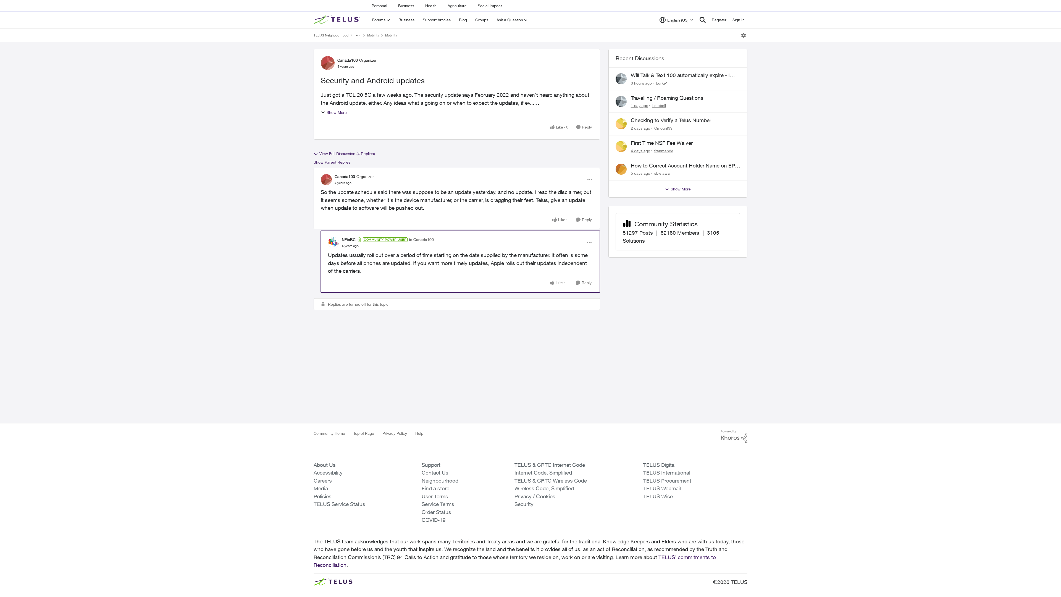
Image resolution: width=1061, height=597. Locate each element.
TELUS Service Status (339, 504)
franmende (663, 150)
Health (431, 5)
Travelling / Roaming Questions (667, 98)
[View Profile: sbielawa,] (621, 169)
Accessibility (328, 473)
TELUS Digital (659, 465)
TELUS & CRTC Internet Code (549, 465)
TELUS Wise (658, 496)
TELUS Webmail (662, 488)
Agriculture (457, 5)
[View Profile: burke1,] (621, 78)
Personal (379, 5)
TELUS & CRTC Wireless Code (550, 481)
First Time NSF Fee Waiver (662, 143)
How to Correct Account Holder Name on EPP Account (684, 166)
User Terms (435, 496)
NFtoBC (349, 239)
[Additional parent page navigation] (357, 35)
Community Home (329, 433)
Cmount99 (663, 128)
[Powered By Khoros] (734, 436)
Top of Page (363, 433)
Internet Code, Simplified (543, 473)
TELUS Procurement (667, 481)
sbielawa (662, 173)
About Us (325, 465)
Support (431, 465)
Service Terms (438, 504)
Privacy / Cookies (534, 496)
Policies (323, 496)
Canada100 (347, 60)
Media (321, 488)
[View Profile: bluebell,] (621, 101)
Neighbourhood (440, 481)
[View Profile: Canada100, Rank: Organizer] (328, 63)
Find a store (435, 488)
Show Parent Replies (332, 162)
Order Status (436, 512)
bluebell (659, 105)
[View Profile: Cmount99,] (621, 123)
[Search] (702, 20)
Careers (323, 481)
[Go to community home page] (337, 19)
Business (406, 5)
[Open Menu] (743, 35)
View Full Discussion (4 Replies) (347, 153)
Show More (337, 112)
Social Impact (490, 5)
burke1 (662, 83)
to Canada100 (421, 239)
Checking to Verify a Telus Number (671, 120)
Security (524, 504)
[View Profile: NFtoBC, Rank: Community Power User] (333, 242)
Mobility (373, 35)
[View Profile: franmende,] (621, 146)
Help (419, 433)
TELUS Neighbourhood (331, 35)
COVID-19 (434, 520)
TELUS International (666, 473)
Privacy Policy (394, 433)
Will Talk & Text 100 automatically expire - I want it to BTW (680, 75)
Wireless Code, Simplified (544, 488)
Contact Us (435, 473)
